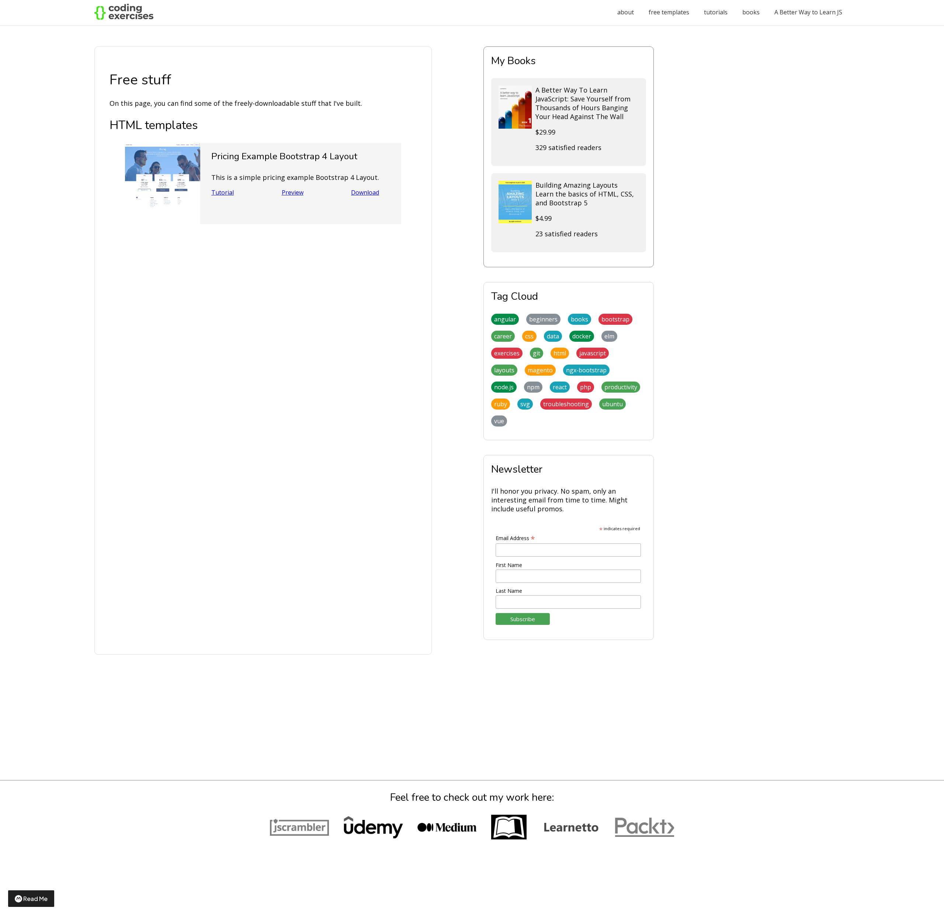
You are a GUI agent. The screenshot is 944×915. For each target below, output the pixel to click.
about (625, 12)
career (503, 336)
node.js (504, 387)
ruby (500, 404)
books (751, 12)
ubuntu (612, 404)
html (559, 353)
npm (533, 387)
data (553, 336)
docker (581, 336)
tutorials (716, 12)
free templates (669, 12)
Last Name (509, 590)
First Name (509, 564)
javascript (592, 353)
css (529, 336)
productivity (620, 387)
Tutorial (222, 192)
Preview (292, 192)
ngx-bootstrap (586, 370)
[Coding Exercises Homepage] (123, 18)
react (560, 387)
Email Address (515, 538)
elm (609, 336)
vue (499, 421)
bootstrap (615, 319)
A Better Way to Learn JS (808, 12)
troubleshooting (566, 404)
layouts (504, 370)
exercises (507, 353)
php (585, 387)
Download (365, 192)
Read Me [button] (35, 898)
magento (540, 370)
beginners (543, 319)
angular (505, 319)
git (536, 353)
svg (525, 404)
